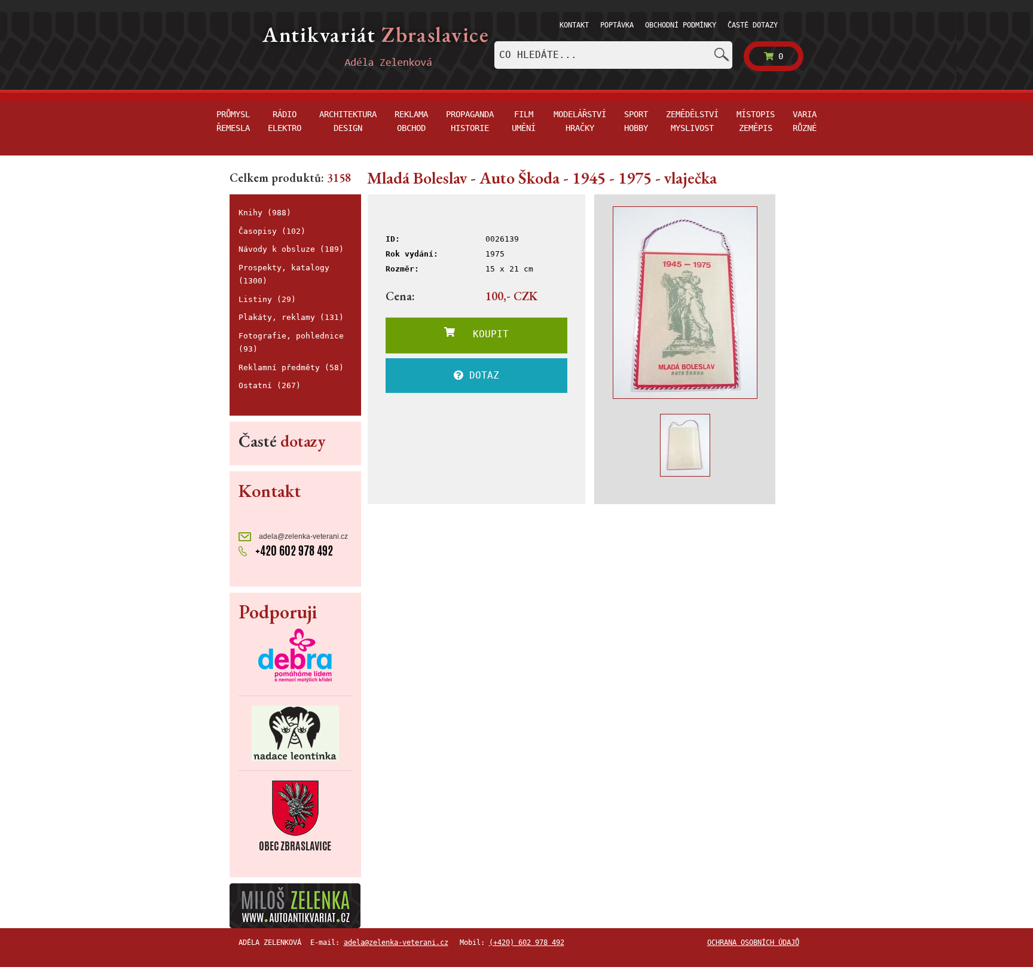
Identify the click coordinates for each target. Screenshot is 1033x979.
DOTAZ (481, 375)
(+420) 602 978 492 (526, 942)
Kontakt (574, 25)
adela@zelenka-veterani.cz (302, 536)
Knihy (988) (265, 212)
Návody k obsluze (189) (291, 249)
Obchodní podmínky (680, 25)
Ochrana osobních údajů (753, 942)
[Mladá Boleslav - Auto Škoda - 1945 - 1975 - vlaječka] (684, 302)
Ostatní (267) (270, 385)
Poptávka (617, 25)
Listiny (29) (267, 299)
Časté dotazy (753, 25)
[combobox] (613, 55)
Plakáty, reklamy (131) (291, 317)
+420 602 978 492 (293, 550)
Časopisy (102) (272, 231)
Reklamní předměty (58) (291, 367)
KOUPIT (482, 334)
